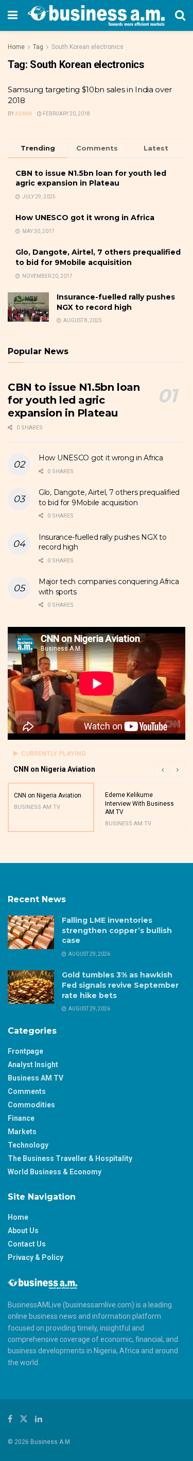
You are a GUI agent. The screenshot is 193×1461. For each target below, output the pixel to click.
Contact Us (27, 1244)
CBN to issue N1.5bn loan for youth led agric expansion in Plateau (90, 178)
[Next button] (177, 769)
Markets (22, 1131)
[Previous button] (162, 769)
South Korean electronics (87, 47)
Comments (27, 1091)
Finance (21, 1118)
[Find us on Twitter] (24, 1419)
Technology (28, 1145)
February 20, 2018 (66, 114)
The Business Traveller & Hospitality (70, 1158)
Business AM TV (35, 1078)
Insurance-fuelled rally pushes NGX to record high (116, 302)
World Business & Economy (54, 1172)
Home (16, 47)
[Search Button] (180, 15)
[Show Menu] (12, 15)
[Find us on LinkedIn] (38, 1419)
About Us (23, 1230)
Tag (38, 47)
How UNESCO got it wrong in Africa (84, 217)
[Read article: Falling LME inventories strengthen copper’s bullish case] (31, 932)
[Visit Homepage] (96, 15)
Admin (23, 114)
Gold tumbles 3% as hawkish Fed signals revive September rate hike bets (120, 985)
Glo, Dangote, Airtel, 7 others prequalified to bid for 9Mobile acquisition (98, 257)
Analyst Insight (33, 1064)
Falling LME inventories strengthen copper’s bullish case (117, 930)
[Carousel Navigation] (169, 769)
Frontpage (25, 1051)
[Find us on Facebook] (10, 1419)
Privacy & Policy (35, 1257)
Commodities (31, 1105)
